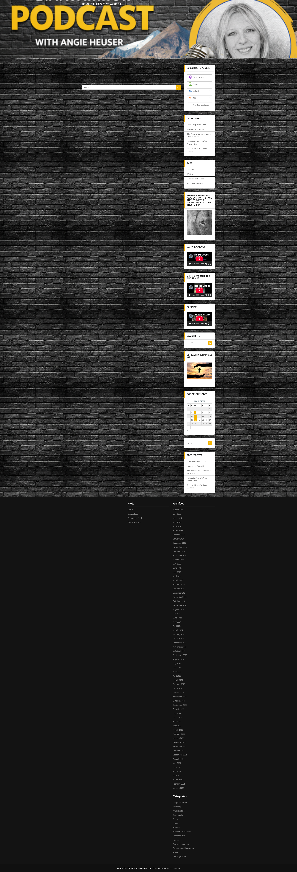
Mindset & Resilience (182, 831)
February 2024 (179, 634)
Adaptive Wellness (181, 802)
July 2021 (177, 763)
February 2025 (179, 584)
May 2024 (177, 621)
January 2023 (178, 688)
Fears (175, 819)
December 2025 (179, 543)
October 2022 (179, 700)
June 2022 (177, 717)
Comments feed (135, 518)
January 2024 (178, 638)
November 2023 (180, 646)
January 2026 (178, 538)
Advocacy (177, 806)
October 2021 (179, 750)
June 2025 (177, 567)
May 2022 (177, 721)
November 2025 (180, 547)
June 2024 (177, 617)
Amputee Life (179, 810)
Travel (175, 852)
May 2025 (177, 572)
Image (175, 823)
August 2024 (178, 609)
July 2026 (177, 514)
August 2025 (178, 559)
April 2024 (177, 626)
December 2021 (179, 742)
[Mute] (206, 264)
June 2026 (177, 518)
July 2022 (177, 713)
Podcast (176, 840)
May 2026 (177, 522)
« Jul (189, 430)
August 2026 (178, 509)
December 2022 (179, 692)
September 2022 (180, 705)
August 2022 (178, 709)
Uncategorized (179, 856)
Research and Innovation (183, 848)
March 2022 (178, 729)
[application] (199, 259)
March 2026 (178, 530)
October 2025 (179, 551)
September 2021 (180, 754)
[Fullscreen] (209, 264)
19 (196, 420)
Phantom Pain (179, 835)
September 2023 (180, 655)
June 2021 (177, 767)
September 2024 (180, 605)
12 (196, 416)
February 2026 (179, 534)
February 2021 (179, 783)
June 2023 (177, 667)
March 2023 (178, 680)
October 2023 (179, 651)
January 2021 (178, 788)
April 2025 (177, 576)
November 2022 (180, 696)
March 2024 (178, 630)
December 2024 (179, 592)
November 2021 (180, 746)
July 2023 (177, 663)
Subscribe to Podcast (195, 179)
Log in (130, 509)
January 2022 (178, 738)
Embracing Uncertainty (196, 125)
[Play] (190, 264)
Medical (176, 827)
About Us (190, 169)
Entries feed (133, 514)
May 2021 (177, 771)
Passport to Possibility (196, 129)
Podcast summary (181, 844)
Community (178, 815)
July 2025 (177, 563)
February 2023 (179, 684)
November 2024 (180, 597)
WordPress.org (134, 522)
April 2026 (177, 526)
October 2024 (179, 601)
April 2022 (177, 725)
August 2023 (178, 659)
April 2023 (177, 676)
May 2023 (177, 671)
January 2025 (178, 588)
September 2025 (180, 555)
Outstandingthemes (171, 868)
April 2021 (177, 775)
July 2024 (177, 613)
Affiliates (190, 174)
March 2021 (178, 779)
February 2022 (179, 734)
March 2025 (178, 580)
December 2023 (179, 642)
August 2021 (178, 759)
